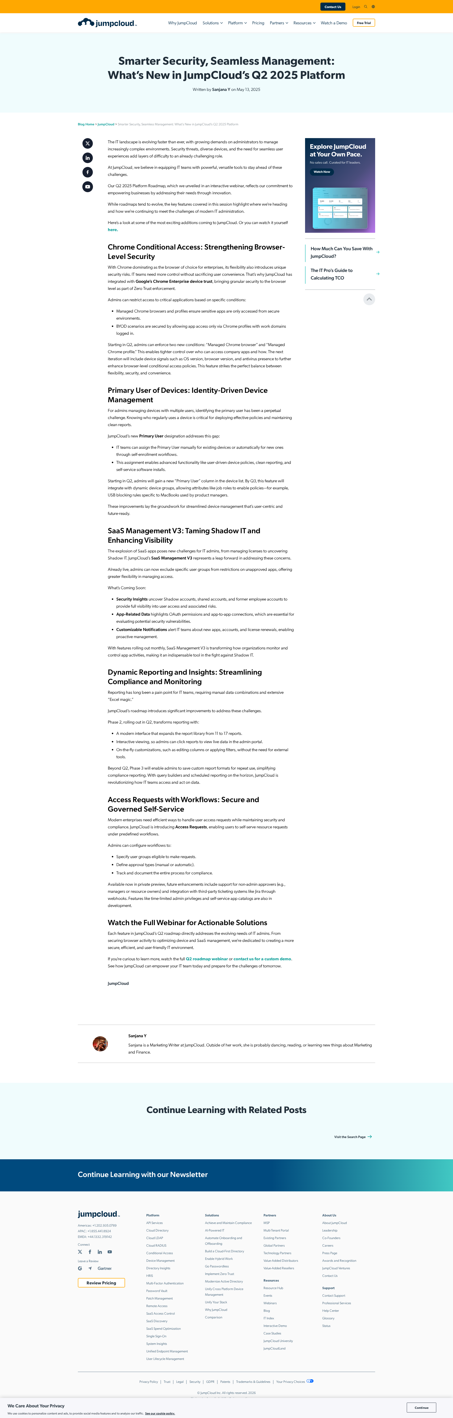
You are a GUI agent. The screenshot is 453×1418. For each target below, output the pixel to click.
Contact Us (333, 6)
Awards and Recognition (339, 1260)
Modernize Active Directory (224, 1281)
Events (268, 1295)
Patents (225, 1381)
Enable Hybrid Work (219, 1258)
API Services (154, 1222)
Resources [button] (302, 22)
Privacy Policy (148, 1381)
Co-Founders (331, 1238)
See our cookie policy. (160, 1413)
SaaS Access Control (160, 1313)
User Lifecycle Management (165, 1358)
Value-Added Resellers (279, 1268)
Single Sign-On (156, 1336)
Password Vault (156, 1290)
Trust (167, 1381)
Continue (421, 1407)
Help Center (330, 1310)
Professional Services (336, 1303)
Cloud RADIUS (156, 1245)
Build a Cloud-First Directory (224, 1251)
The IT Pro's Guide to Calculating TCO (332, 274)
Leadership (329, 1230)
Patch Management (159, 1298)
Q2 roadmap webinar (207, 958)
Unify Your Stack (216, 1302)
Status (326, 1325)
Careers (327, 1245)
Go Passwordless (217, 1266)
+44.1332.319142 (100, 1236)
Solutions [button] (211, 22)
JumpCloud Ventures (336, 1268)
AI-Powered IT (214, 1230)
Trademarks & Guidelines (253, 1381)
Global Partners (274, 1245)
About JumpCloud (334, 1222)
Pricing (258, 22)
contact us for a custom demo (262, 958)
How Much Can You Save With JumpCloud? (342, 252)
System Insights (156, 1343)
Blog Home (86, 124)
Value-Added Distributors (281, 1260)
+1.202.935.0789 (104, 1225)
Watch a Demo (334, 22)
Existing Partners (275, 1238)
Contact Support (333, 1295)
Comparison (213, 1317)
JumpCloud (106, 124)
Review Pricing (101, 1282)
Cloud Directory (157, 1230)
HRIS (149, 1275)
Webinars (270, 1303)
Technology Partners (277, 1253)
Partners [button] (277, 22)
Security (194, 1381)
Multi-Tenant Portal (276, 1230)
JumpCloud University (278, 1340)
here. (113, 229)
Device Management (160, 1260)
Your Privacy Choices (291, 1381)
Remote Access (157, 1306)
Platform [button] (235, 22)
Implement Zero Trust (219, 1273)
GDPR (210, 1381)
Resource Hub (273, 1288)
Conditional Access (159, 1253)
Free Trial (364, 23)
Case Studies (272, 1333)
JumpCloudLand (274, 1348)
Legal (180, 1381)
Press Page (329, 1253)
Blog (267, 1310)
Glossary (328, 1318)
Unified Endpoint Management (167, 1351)
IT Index (269, 1318)
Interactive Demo (275, 1325)
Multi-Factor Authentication (165, 1283)
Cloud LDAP (154, 1238)
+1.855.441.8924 (99, 1231)
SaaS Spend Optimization (163, 1328)
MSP (267, 1222)
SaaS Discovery (156, 1321)
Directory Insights (158, 1268)
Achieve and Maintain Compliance (228, 1222)
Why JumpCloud (182, 22)
